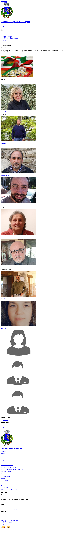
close (2, 30)
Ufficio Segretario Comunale (6, 462)
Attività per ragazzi (4, 487)
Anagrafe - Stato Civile (5, 480)
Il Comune (5, 44)
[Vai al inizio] (1, 429)
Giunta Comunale (6, 426)
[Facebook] (3, 26)
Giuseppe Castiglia (4, 237)
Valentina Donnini (4, 298)
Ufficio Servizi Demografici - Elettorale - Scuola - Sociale (12, 469)
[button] (5, 32)
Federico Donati (3, 266)
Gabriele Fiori (3, 143)
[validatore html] (3, 527)
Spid (1, 485)
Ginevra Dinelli (3, 328)
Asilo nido (3, 478)
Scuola (2, 482)
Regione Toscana (4, 1)
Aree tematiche (6, 476)
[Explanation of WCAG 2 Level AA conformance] (7, 527)
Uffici (3, 460)
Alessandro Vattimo (4, 387)
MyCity (3, 524)
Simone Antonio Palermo (5, 175)
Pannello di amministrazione (6, 522)
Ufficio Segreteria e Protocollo (7, 465)
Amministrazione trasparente (9, 489)
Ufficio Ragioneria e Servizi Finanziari (8, 467)
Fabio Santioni (3, 205)
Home (4, 42)
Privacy (2, 520)
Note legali (7, 520)
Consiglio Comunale (7, 424)
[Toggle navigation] (1, 29)
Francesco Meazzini (4, 358)
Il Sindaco (5, 427)
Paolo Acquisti (3, 111)
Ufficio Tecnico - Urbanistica (6, 471)
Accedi (4, 40)
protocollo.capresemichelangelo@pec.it (11, 509)
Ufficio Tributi (3, 473)
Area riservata (3, 521)
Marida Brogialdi (4, 81)
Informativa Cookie (14, 520)
